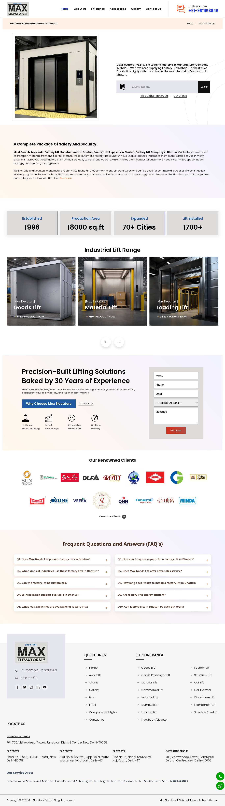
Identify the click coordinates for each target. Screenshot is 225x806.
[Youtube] (45, 687)
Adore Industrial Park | (20, 781)
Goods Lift (148, 667)
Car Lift (199, 682)
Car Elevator (202, 690)
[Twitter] (25, 687)
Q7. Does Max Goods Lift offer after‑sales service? (150, 571)
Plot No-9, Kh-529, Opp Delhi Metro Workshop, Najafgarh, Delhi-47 (84, 758)
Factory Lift (201, 667)
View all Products (206, 23)
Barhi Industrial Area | (156, 781)
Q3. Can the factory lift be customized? (42, 583)
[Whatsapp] (218, 784)
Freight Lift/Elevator (154, 719)
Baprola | (129, 781)
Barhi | (139, 781)
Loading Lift (149, 712)
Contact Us (86, 403)
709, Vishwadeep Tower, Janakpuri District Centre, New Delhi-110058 (190, 758)
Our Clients (180, 95)
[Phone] (217, 774)
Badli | (46, 781)
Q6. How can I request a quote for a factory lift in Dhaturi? (156, 559)
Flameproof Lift (204, 705)
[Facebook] (18, 687)
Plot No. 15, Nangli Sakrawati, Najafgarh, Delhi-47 (131, 758)
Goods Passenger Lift (155, 675)
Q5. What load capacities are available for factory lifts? (52, 606)
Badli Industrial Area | (62, 781)
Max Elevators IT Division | (175, 800)
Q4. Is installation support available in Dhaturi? (48, 595)
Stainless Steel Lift (206, 712)
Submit (204, 86)
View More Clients (110, 516)
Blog (92, 697)
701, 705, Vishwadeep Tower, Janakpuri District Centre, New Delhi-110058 (57, 742)
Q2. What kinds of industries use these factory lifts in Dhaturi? (58, 571)
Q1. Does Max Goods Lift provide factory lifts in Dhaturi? (53, 559)
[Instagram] (31, 687)
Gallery (94, 690)
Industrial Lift (149, 697)
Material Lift (149, 682)
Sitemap (213, 800)
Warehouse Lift (204, 697)
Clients (93, 682)
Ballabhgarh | (102, 781)
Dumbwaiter (150, 705)
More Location (179, 781)
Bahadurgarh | (85, 781)
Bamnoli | (117, 781)
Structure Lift (202, 675)
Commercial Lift (152, 690)
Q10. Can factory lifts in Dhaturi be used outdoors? (151, 606)
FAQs (92, 705)
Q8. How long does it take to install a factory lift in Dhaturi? (157, 583)
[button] (106, 342)
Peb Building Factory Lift (154, 95)
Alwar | (37, 781)
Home (190, 23)
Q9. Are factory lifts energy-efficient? (142, 595)
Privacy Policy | (199, 800)
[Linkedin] (38, 687)
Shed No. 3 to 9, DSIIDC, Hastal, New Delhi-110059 (31, 758)
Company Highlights (103, 712)
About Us (95, 675)
